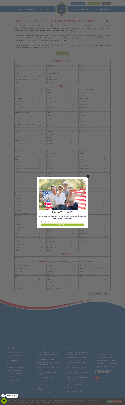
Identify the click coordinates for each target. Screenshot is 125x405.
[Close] (87, 176)
